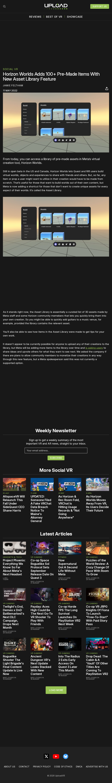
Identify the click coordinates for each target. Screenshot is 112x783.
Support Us (100, 6)
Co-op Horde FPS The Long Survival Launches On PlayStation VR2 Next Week (69, 615)
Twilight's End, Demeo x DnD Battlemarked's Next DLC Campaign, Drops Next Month (13, 617)
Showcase (75, 16)
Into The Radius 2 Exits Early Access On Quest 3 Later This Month (69, 663)
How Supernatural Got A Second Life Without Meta (67, 567)
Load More (56, 690)
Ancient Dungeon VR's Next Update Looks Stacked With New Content (41, 665)
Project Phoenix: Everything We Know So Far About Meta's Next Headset (14, 567)
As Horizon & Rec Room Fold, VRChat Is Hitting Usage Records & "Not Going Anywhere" (69, 507)
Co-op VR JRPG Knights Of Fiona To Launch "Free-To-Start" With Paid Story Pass (97, 615)
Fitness (62, 557)
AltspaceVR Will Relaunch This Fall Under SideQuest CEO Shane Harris (14, 503)
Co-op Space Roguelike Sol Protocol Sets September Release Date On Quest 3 (42, 569)
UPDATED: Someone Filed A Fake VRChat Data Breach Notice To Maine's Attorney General (41, 509)
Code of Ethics (63, 766)
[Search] (4, 6)
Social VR (10, 69)
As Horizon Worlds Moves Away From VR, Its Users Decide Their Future (97, 503)
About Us (9, 766)
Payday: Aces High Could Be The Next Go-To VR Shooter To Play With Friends (42, 615)
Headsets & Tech (12, 557)
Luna (5, 578)
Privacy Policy (42, 766)
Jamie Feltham (13, 85)
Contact (24, 766)
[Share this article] (106, 88)
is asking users (94, 347)
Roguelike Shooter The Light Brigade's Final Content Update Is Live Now (13, 665)
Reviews (35, 16)
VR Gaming (36, 557)
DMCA (79, 766)
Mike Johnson (37, 581)
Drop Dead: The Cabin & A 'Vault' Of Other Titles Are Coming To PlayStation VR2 (97, 665)
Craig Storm (64, 578)
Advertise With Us (97, 766)
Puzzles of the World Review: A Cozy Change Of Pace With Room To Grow (97, 567)
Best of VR (54, 16)
